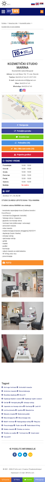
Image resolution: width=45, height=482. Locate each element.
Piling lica (36, 422)
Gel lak (5, 403)
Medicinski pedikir (23, 414)
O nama (25, 469)
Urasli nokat (35, 433)
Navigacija (23, 125)
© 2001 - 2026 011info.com (12, 469)
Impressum (15, 473)
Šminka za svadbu (9, 433)
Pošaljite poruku (24, 131)
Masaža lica (29, 410)
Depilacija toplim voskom (33, 399)
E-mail (22, 473)
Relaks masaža (8, 429)
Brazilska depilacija (10, 395)
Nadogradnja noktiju (24, 422)
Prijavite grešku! (24, 155)
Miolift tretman (8, 422)
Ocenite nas (24, 137)
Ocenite (29, 480)
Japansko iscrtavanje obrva (13, 406)
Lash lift (38, 406)
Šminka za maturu (23, 429)
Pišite (18, 480)
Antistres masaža (9, 391)
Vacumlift (7, 437)
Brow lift (22, 395)
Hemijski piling (16, 403)
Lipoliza (20, 410)
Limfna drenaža (9, 410)
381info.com (30, 473)
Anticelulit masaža (25, 387)
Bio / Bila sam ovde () (24, 149)
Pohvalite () (24, 143)
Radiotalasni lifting (33, 425)
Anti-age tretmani (9, 387)
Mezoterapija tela (24, 418)
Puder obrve (19, 425)
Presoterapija (8, 425)
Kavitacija (28, 406)
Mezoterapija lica (9, 418)
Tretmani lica (23, 433)
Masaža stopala (9, 414)
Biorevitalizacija (24, 391)
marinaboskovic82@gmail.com (25, 80)
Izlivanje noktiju (28, 403)
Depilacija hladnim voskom (12, 399)
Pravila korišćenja (35, 469)
